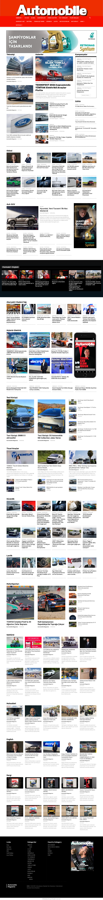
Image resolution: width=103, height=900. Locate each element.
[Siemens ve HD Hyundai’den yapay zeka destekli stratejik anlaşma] (20, 66)
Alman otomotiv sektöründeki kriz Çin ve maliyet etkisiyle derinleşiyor (73, 193)
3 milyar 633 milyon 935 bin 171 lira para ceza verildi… (74, 572)
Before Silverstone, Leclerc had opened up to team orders (26, 283)
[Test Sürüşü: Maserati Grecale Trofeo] (72, 416)
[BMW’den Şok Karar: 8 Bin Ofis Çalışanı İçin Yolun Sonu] (89, 158)
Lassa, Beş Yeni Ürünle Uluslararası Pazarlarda (13, 572)
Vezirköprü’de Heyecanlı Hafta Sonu (86, 601)
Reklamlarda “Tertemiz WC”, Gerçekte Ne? (85, 129)
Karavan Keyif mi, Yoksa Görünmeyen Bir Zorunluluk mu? (85, 136)
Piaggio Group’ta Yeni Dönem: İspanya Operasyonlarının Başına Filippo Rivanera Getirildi (33, 719)
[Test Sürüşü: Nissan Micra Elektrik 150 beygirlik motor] (72, 423)
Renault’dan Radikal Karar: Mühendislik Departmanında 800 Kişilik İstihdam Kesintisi (13, 193)
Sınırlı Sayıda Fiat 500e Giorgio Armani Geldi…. (62, 388)
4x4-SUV (41, 206)
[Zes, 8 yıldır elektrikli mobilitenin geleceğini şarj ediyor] (39, 365)
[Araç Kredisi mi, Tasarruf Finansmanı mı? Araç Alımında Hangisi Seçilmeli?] (15, 642)
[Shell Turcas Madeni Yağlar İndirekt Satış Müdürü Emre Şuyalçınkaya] (13, 309)
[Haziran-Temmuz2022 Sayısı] (51, 811)
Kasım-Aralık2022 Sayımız (14, 818)
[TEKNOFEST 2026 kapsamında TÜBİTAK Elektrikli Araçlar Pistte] (54, 68)
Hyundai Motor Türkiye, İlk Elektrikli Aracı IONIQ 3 (60, 377)
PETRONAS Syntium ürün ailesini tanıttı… (28, 319)
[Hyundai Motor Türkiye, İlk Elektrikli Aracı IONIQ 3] (61, 365)
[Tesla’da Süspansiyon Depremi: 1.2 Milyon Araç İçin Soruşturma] (44, 533)
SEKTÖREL (29, 21)
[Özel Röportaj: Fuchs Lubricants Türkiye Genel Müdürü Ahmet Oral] (59, 309)
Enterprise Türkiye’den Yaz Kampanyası (85, 83)
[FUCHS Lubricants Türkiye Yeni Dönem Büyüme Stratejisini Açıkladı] (89, 309)
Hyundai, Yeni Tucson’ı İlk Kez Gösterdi (54, 209)
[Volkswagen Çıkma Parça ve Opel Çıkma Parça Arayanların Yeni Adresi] (33, 642)
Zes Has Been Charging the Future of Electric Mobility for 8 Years (51, 755)
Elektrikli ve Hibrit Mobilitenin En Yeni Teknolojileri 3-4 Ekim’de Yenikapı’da (60, 127)
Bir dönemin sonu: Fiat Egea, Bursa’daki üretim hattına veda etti (69, 682)
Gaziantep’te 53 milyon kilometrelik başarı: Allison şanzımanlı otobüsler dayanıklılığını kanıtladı (54, 481)
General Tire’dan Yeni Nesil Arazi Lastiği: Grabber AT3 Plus (44, 573)
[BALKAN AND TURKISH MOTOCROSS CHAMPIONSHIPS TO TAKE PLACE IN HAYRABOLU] (88, 747)
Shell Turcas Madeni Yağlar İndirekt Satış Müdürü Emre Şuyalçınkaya (13, 320)
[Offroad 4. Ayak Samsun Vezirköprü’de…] (72, 610)
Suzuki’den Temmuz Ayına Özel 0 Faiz (84, 69)
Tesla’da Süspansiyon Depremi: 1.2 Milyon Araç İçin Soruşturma (43, 544)
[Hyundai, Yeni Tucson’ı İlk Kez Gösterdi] (22, 218)
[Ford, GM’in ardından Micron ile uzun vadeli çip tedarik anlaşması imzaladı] (20, 123)
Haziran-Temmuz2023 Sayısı (87, 790)
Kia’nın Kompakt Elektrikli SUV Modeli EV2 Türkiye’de (16, 388)
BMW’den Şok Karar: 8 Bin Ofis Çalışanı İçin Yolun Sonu (88, 168)
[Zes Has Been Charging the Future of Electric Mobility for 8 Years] (51, 747)
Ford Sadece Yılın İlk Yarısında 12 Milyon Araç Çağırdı (28, 192)
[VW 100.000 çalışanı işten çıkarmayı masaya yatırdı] (74, 158)
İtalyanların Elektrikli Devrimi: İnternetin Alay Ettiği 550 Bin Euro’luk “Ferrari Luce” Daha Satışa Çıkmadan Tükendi (59, 170)
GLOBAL (33, 18)
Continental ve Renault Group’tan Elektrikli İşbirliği (28, 572)
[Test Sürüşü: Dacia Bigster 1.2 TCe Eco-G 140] (72, 409)
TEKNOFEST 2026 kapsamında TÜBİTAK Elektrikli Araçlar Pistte (53, 88)
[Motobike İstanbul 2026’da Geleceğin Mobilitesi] (88, 711)
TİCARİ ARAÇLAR (74, 18)
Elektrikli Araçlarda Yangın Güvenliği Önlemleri (58, 116)
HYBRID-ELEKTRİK (52, 18)
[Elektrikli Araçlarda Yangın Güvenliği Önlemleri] (41, 117)
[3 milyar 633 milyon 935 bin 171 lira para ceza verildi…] (74, 562)
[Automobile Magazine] (51, 8)
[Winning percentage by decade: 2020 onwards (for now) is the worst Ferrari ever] (43, 274)
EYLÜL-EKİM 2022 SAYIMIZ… (32, 818)
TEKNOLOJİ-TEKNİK (39, 21)
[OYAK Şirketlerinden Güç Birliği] (44, 309)
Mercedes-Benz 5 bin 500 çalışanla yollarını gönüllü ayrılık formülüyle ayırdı (58, 193)
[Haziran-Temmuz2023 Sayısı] (88, 783)
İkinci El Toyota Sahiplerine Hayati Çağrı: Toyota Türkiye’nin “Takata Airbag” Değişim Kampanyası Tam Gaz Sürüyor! (58, 519)
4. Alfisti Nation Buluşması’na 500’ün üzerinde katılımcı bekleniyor (14, 682)
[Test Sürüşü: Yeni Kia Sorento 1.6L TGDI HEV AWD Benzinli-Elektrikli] (72, 430)
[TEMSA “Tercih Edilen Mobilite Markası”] (20, 457)
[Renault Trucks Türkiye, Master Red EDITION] (10, 489)
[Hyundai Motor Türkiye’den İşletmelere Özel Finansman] (89, 182)
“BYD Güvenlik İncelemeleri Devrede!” (87, 515)
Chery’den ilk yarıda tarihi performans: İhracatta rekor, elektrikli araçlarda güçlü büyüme (47, 251)
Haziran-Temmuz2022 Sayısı (50, 818)
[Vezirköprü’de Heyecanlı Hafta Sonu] (72, 602)
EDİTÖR (76, 104)
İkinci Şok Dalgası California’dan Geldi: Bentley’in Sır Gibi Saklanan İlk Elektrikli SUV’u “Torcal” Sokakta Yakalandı (30, 238)
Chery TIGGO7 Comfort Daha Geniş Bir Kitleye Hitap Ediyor (63, 236)
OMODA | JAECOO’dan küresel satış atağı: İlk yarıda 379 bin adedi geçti (29, 251)
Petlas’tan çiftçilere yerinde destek (89, 571)
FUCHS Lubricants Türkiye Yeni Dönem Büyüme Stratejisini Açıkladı (89, 320)
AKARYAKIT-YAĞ (20, 21)
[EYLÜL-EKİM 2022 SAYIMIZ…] (33, 811)
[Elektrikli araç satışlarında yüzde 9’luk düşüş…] (69, 642)
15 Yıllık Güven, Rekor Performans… (85, 106)
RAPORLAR (19, 25)
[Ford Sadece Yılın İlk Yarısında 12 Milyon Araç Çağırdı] (29, 182)
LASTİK (56, 21)
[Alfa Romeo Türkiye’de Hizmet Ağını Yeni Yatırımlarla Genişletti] (88, 642)
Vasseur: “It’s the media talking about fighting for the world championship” (9, 283)
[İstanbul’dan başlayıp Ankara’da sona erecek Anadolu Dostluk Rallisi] (72, 617)
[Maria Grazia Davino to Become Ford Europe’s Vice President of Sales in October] (15, 747)
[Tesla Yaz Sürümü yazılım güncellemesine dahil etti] (20, 94)
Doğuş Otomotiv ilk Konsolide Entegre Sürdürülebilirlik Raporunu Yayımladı (27, 168)
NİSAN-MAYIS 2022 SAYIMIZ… (69, 818)
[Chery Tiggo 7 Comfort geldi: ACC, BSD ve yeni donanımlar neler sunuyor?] (89, 533)
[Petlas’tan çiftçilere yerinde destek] (89, 562)
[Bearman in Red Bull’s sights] (60, 274)
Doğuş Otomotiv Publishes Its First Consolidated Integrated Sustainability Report (69, 755)
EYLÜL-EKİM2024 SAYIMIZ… (32, 790)
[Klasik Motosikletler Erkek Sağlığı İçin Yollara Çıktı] (51, 711)
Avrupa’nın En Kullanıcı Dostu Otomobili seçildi (63, 249)
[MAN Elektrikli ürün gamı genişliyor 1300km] (41, 489)
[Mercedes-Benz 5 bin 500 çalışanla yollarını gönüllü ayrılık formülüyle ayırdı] (59, 182)
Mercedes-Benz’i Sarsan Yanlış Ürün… (28, 515)
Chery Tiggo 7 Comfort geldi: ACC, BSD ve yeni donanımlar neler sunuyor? (89, 544)
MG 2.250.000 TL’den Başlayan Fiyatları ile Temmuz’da (85, 76)
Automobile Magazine (11, 81)
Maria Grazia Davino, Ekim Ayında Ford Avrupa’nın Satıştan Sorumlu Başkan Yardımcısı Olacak (13, 169)
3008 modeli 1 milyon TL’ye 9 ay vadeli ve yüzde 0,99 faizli (85, 62)
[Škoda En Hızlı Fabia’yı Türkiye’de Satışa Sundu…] (51, 673)
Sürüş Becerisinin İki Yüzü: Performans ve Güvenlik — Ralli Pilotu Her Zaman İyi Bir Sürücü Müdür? (85, 114)
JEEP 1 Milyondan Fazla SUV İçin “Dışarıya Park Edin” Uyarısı (58, 543)
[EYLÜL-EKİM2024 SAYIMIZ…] (33, 783)
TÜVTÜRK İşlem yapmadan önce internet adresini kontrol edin (32, 682)
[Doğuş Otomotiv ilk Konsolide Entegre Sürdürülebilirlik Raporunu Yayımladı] (29, 158)
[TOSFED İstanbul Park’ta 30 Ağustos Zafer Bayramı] (41, 106)
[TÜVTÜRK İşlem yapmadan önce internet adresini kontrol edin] (33, 673)
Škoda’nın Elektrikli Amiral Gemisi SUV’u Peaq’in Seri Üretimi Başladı (12, 237)
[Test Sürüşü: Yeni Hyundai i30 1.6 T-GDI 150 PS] (72, 438)
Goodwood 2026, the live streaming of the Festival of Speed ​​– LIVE (93, 283)
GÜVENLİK (49, 21)
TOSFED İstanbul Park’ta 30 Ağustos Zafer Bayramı (58, 105)
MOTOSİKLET (74, 21)
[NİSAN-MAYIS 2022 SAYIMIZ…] (69, 811)
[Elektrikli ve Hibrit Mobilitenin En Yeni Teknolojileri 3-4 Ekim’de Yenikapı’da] (41, 128)
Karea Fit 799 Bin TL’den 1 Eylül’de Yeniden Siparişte (60, 138)
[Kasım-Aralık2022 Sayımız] (15, 811)
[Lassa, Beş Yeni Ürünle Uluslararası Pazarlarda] (13, 562)
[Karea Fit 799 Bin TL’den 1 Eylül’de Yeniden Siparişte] (41, 139)
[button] (90, 18)
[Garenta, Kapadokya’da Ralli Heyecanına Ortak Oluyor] (72, 595)
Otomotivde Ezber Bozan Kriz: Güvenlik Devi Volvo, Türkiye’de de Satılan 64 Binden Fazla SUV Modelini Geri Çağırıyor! (43, 519)
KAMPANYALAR (41, 18)
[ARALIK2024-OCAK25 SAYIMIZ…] (15, 783)
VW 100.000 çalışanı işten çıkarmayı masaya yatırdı (73, 168)
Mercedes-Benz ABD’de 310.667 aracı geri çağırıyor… (74, 542)
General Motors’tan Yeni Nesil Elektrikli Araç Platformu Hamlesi (14, 250)
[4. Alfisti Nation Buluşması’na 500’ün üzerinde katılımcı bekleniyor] (15, 673)
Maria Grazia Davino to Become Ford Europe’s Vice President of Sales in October (15, 755)
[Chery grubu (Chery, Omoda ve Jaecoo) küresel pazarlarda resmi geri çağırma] (13, 533)
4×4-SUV (27, 18)
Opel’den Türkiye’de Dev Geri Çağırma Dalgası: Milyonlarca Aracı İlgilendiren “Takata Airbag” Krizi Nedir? (74, 518)
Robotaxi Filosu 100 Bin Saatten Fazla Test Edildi (85, 388)
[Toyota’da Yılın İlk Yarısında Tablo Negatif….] (44, 182)
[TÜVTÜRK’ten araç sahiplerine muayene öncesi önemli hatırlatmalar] (51, 642)
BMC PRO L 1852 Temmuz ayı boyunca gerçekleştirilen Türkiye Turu (82, 467)
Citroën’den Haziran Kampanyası (83, 91)
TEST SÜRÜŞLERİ (63, 18)
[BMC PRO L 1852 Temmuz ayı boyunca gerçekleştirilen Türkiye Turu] (82, 457)
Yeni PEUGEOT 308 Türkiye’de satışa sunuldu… (39, 388)
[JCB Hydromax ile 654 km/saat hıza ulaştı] (44, 158)
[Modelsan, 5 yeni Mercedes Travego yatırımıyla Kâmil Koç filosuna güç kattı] (72, 489)
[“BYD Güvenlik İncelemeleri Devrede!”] (89, 506)
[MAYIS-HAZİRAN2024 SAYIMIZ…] (69, 783)
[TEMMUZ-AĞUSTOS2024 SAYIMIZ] (51, 783)
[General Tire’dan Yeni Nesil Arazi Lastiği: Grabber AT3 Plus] (44, 562)
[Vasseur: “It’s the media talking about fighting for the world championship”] (9, 274)
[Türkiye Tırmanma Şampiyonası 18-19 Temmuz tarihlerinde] (72, 624)
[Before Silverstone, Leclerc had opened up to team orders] (26, 274)
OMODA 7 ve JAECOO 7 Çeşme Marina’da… (46, 235)
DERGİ (82, 21)
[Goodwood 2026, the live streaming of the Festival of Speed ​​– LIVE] (93, 274)
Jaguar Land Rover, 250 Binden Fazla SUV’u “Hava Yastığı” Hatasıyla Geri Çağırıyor (28, 544)
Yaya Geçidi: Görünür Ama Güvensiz (85, 121)
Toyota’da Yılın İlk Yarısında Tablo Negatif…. (42, 192)
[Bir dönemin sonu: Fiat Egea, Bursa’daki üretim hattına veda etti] (69, 673)
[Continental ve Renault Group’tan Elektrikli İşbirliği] (29, 562)
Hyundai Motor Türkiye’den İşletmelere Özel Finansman (87, 193)
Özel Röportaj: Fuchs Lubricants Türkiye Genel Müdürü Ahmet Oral (59, 320)
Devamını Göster (85, 95)
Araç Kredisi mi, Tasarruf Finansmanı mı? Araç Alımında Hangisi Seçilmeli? (14, 651)
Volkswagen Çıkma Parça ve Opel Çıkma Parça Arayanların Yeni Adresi (32, 651)
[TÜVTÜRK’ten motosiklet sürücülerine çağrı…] (15, 711)
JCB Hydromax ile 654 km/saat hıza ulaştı (43, 167)
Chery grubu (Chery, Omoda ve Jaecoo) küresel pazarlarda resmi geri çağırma (13, 543)
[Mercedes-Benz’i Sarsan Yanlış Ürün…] (29, 506)
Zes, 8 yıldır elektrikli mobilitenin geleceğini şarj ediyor (38, 378)
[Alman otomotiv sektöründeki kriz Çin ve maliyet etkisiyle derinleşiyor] (74, 182)
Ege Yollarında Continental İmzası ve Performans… (58, 572)
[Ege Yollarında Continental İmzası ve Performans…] (59, 562)
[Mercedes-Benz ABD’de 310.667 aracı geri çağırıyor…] (74, 533)
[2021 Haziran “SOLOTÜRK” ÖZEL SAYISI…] (88, 811)
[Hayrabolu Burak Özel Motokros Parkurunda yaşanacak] (72, 588)
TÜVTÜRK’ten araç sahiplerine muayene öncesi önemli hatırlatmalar (51, 651)
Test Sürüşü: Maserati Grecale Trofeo (86, 414)
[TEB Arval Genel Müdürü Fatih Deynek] (88, 673)
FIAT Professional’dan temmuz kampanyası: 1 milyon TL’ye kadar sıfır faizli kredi (87, 481)
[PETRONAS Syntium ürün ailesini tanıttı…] (29, 309)
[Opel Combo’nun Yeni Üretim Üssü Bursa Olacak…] (51, 457)
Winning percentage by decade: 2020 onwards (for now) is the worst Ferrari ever (42, 284)
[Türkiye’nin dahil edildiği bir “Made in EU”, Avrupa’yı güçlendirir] (10, 481)
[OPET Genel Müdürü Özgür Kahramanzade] (74, 309)
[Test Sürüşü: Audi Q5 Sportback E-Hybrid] (72, 402)
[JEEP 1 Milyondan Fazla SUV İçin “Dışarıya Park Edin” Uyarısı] (59, 533)
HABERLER (18, 18)
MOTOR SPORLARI (64, 21)
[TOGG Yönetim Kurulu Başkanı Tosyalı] (17, 365)
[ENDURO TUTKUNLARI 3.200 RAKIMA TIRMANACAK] (69, 711)
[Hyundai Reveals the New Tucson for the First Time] (33, 747)
